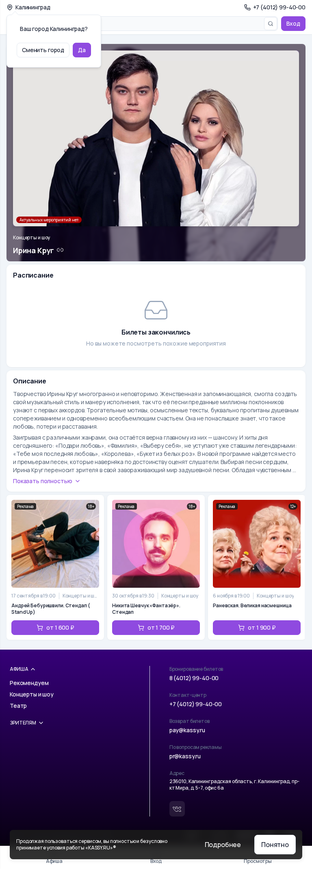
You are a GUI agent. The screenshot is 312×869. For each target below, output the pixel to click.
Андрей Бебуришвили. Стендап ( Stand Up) (50, 608)
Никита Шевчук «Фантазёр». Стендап (146, 608)
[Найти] (270, 23)
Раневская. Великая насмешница (252, 605)
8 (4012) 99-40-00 (194, 678)
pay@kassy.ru (187, 730)
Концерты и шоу (31, 237)
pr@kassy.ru (185, 756)
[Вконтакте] (177, 808)
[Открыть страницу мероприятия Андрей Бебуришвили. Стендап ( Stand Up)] (55, 567)
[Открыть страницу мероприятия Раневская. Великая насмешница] (257, 567)
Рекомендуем (29, 683)
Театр (18, 705)
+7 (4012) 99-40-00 (195, 704)
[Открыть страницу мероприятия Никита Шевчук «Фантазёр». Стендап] (156, 567)
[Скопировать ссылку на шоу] (60, 250)
